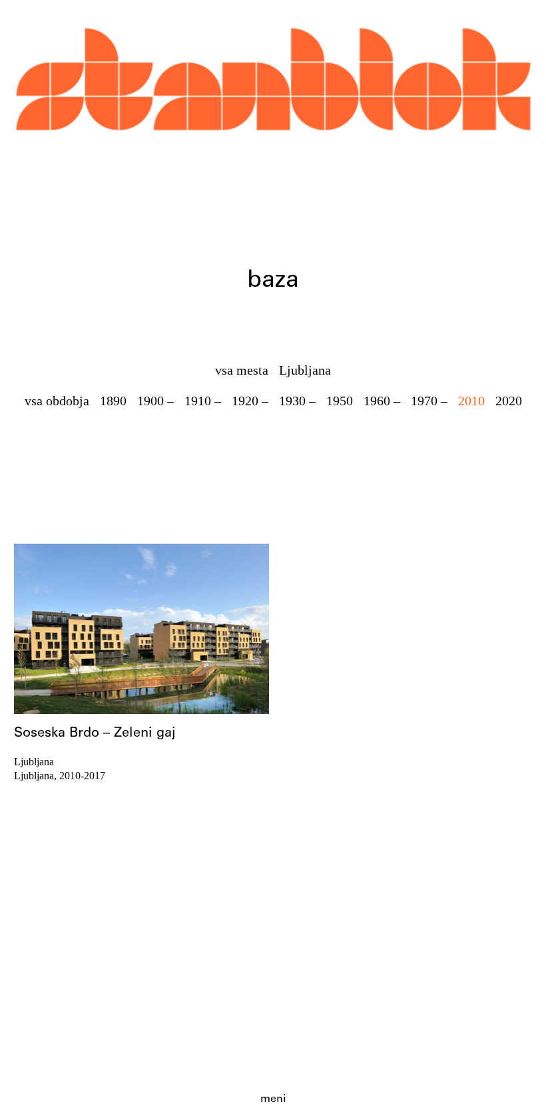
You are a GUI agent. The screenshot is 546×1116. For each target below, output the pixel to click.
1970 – (429, 400)
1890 (113, 400)
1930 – (297, 400)
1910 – (202, 400)
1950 (339, 400)
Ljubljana (305, 370)
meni (273, 1099)
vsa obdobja (57, 400)
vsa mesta (241, 370)
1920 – (250, 400)
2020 (508, 400)
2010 (471, 400)
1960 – (382, 400)
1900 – (155, 400)
